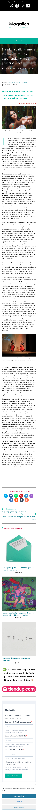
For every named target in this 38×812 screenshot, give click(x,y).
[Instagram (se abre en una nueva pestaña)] (23, 6)
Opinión (18, 85)
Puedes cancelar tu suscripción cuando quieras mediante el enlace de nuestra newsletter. (16, 769)
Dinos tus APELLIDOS (14, 750)
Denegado (19, 801)
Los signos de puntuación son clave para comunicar (17, 659)
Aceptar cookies (19, 796)
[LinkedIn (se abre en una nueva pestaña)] (28, 6)
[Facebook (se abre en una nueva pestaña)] (17, 6)
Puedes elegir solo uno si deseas (15, 758)
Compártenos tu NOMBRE (15, 736)
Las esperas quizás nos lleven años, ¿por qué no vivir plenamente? (18, 569)
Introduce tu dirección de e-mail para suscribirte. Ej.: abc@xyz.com (16, 731)
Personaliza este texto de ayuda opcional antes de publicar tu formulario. (17, 745)
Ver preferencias (19, 807)
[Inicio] (3, 68)
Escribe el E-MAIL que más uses (18, 722)
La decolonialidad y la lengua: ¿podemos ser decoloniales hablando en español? (18, 614)
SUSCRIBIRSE (13, 776)
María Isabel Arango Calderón (17, 82)
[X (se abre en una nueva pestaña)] (12, 6)
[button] (35, 785)
